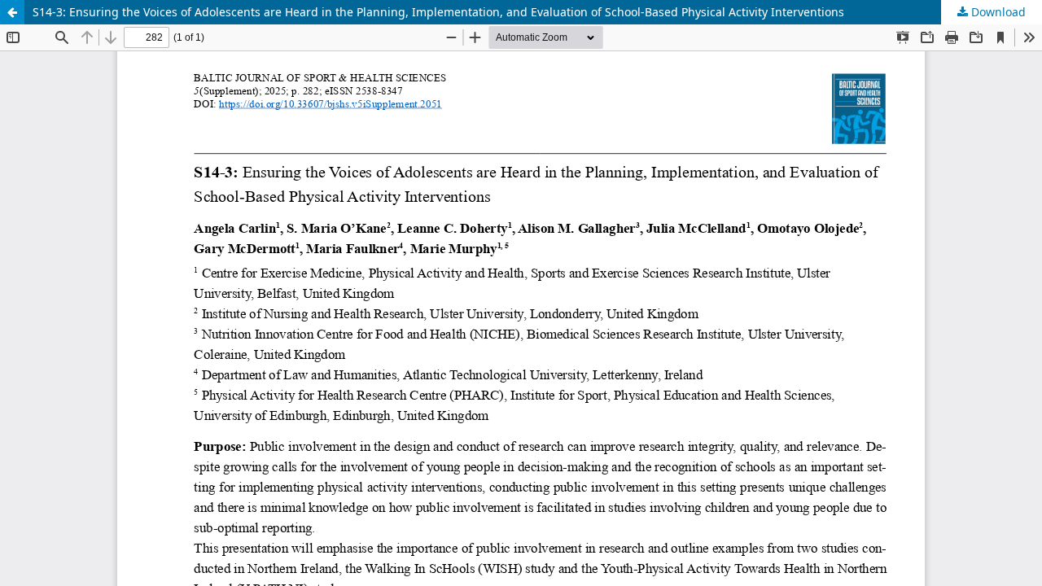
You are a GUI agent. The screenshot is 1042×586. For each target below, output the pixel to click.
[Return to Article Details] (12, 12)
